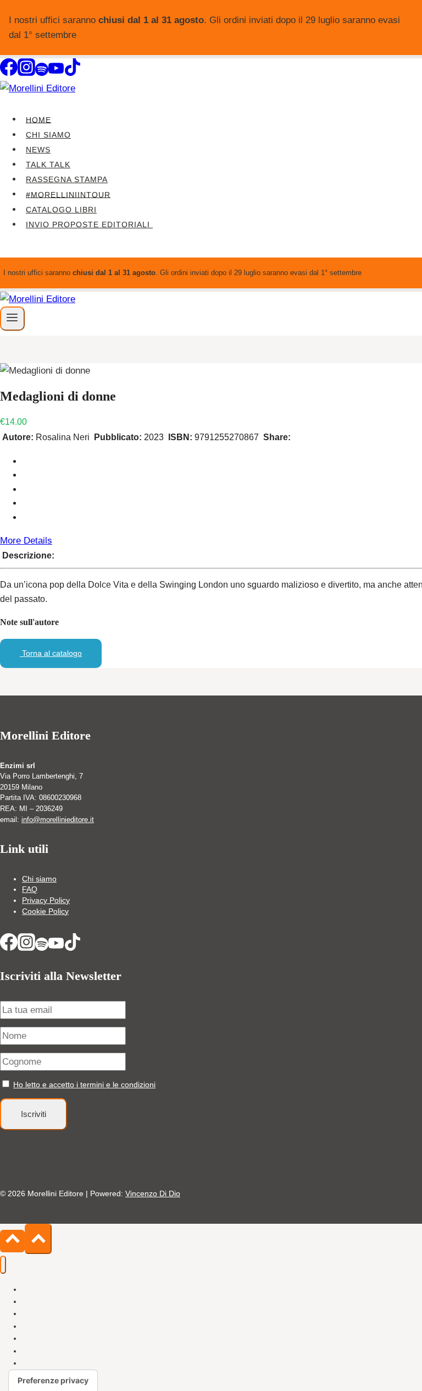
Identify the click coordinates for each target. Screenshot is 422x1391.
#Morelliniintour (68, 194)
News (38, 149)
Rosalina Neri (63, 437)
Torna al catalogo (51, 653)
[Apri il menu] (12, 318)
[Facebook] (9, 73)
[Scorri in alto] (12, 1241)
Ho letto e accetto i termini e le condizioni (84, 1084)
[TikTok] (72, 73)
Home (38, 119)
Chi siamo (48, 134)
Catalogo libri (61, 209)
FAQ (29, 889)
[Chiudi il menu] (3, 1265)
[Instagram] (26, 73)
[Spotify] (41, 73)
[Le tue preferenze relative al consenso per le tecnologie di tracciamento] (53, 1380)
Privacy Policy (46, 900)
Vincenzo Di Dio (152, 1193)
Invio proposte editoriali (89, 224)
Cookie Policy (45, 911)
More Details (26, 540)
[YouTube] (56, 73)
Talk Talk (48, 164)
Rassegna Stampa (67, 179)
